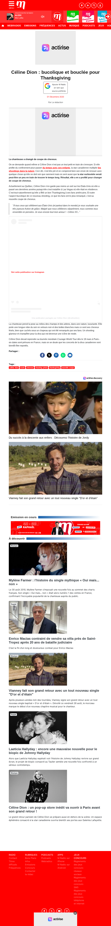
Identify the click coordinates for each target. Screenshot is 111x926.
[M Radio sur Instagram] (66, 911)
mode (22, 368)
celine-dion (13, 368)
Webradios (14, 26)
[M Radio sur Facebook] (44, 911)
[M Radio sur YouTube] (59, 911)
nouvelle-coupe (68, 368)
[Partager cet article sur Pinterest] (55, 356)
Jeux (101, 26)
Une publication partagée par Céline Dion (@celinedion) (55, 318)
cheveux (30, 368)
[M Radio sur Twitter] (51, 911)
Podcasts (89, 26)
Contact (13, 858)
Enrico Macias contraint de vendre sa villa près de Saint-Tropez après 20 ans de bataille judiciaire (52, 640)
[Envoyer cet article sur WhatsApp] (62, 356)
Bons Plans (30, 858)
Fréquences (47, 26)
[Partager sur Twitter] (48, 356)
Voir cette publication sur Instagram (27, 272)
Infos (27, 861)
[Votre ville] (81, 5)
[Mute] (43, 17)
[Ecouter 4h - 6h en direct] (55, 527)
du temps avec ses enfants (56, 168)
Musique (74, 26)
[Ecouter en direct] (88, 5)
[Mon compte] (100, 5)
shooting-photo (41, 368)
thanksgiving (55, 368)
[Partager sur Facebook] (42, 356)
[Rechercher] (94, 5)
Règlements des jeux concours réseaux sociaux (80, 868)
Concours (30, 867)
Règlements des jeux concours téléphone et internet (80, 897)
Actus (62, 26)
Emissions (30, 26)
